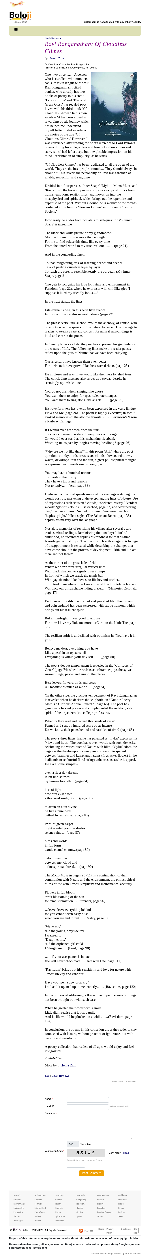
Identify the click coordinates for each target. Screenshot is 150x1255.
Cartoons (38, 1200)
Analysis (17, 1196)
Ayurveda (80, 1196)
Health (58, 1204)
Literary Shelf (40, 1208)
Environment (19, 1204)
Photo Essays (40, 1212)
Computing (81, 1200)
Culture (100, 1200)
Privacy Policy (109, 1231)
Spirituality (60, 1217)
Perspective (18, 1212)
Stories (100, 1217)
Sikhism (17, 1217)
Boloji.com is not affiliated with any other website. (112, 22)
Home (101, 1229)
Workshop (59, 1221)
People (121, 1208)
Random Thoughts (104, 1212)
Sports (79, 1217)
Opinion (79, 1208)
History (100, 1204)
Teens (120, 1217)
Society (38, 1217)
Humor (121, 1204)
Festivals (38, 1204)
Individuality (19, 1208)
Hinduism (80, 1204)
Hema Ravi (56, 58)
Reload (125, 1152)
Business (17, 1200)
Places (58, 1212)
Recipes (121, 1212)
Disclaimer (126, 1229)
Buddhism (122, 1196)
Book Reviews (53, 38)
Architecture (40, 1196)
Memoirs (59, 1208)
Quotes (79, 1212)
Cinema (58, 1200)
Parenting (101, 1208)
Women (38, 1221)
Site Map (136, 1231)
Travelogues (18, 1221)
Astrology (59, 1196)
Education (122, 1200)
